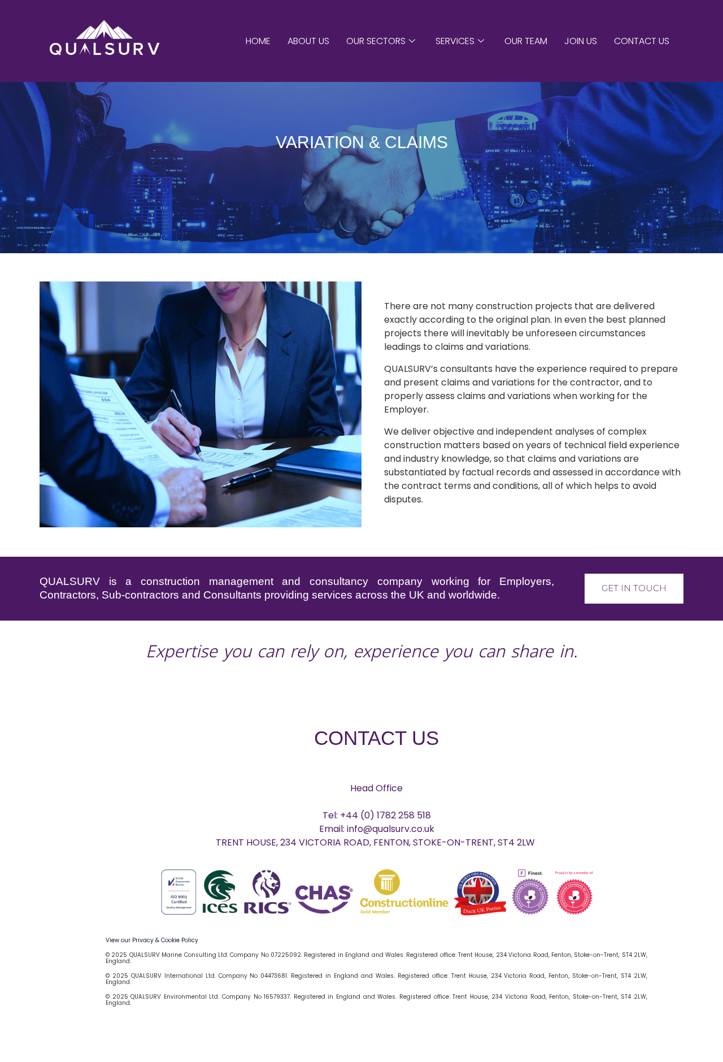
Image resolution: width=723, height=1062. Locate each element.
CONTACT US (376, 738)
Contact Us (641, 40)
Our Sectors (376, 40)
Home (258, 40)
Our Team (525, 40)
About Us (308, 40)
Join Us (580, 40)
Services (454, 40)
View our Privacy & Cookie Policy (152, 940)
